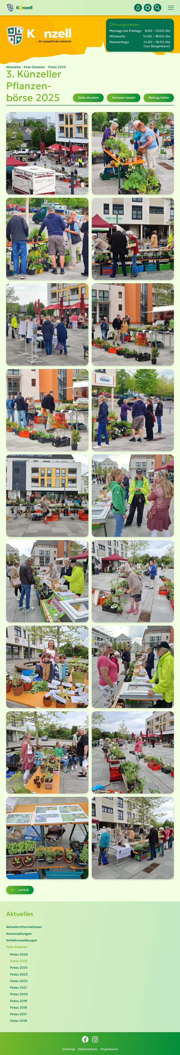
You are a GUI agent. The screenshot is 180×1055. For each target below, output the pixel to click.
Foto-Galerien (16, 947)
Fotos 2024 (19, 968)
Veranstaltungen (19, 934)
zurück (23, 890)
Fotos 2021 (18, 988)
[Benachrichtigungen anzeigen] (138, 8)
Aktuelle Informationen (24, 927)
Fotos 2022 (19, 981)
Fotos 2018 (18, 1008)
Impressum (109, 1049)
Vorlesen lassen (123, 98)
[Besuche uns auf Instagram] (95, 1039)
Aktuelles (19, 913)
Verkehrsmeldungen (21, 940)
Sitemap (68, 1049)
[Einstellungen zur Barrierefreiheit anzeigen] (148, 8)
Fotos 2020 (19, 994)
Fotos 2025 (18, 961)
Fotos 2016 (18, 1021)
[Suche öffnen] (157, 8)
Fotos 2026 (19, 954)
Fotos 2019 (18, 1001)
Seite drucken (88, 98)
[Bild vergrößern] (47, 153)
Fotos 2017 (18, 1014)
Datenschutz (87, 1049)
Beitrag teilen (159, 98)
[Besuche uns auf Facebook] (85, 1039)
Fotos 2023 (18, 974)
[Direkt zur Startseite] (19, 7)
